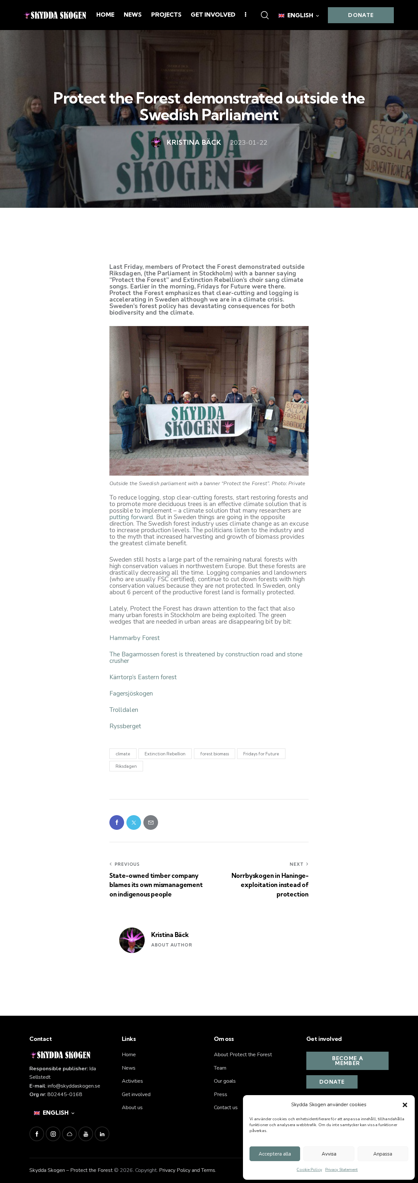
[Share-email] (150, 822)
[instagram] (53, 1133)
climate (123, 753)
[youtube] (85, 1133)
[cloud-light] (69, 1133)
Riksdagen (126, 766)
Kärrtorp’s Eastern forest (143, 677)
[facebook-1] (36, 1133)
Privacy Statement (341, 1169)
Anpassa (382, 1154)
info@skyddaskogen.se (74, 1086)
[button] (405, 1105)
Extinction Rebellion (165, 753)
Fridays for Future (261, 753)
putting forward (131, 517)
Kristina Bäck (170, 935)
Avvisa (329, 1154)
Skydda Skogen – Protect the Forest (71, 1170)
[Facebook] (116, 822)
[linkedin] (102, 1133)
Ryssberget (125, 726)
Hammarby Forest (134, 638)
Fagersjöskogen (131, 693)
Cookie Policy (309, 1169)
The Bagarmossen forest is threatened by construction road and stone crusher (206, 657)
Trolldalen (123, 710)
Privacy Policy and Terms (187, 1170)
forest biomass (214, 753)
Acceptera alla (275, 1154)
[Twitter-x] (133, 822)
